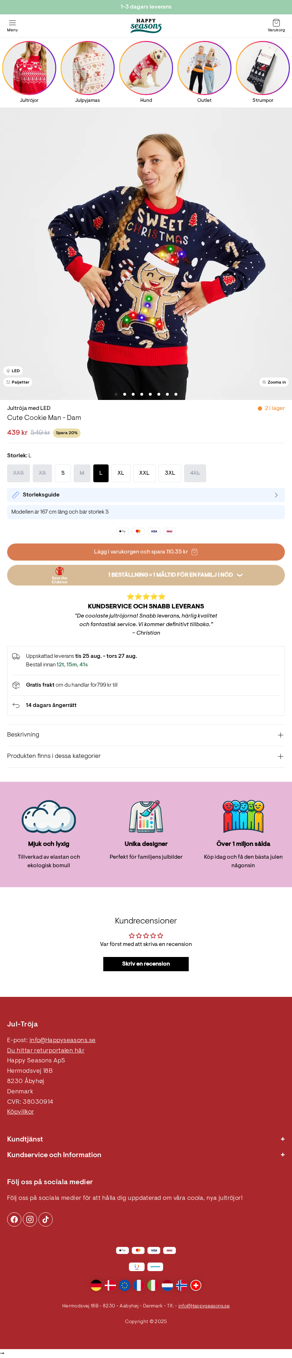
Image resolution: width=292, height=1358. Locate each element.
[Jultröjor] (29, 68)
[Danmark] (110, 1285)
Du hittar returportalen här (45, 1051)
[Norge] (181, 1285)
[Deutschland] (96, 1285)
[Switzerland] (196, 1285)
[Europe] (124, 1285)
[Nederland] (167, 1285)
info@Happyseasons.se (63, 1040)
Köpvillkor (20, 1112)
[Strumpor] (263, 68)
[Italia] (153, 1285)
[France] (139, 1285)
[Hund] (146, 68)
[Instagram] (14, 1219)
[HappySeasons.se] (146, 26)
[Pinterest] (30, 1219)
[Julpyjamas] (88, 68)
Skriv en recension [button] (146, 964)
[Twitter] (45, 1219)
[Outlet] (204, 68)
